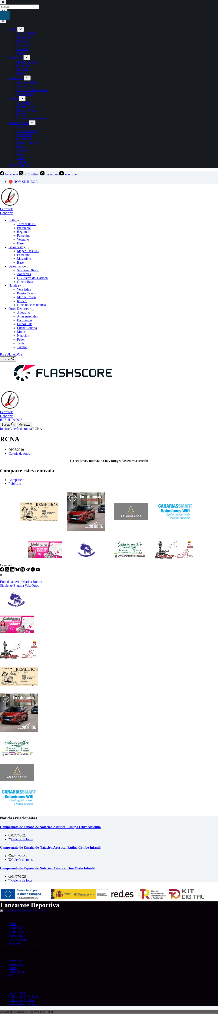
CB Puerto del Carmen (32, 278)
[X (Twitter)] (7, 570)
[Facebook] (2, 570)
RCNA (22, 301)
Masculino (24, 258)
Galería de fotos (19, 453)
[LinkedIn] (12, 570)
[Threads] (23, 570)
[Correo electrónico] (38, 570)
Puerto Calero (26, 293)
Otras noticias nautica (31, 305)
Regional (23, 232)
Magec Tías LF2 (28, 251)
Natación (23, 335)
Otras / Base (25, 282)
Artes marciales (27, 316)
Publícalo (15, 483)
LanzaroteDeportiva (6, 211)
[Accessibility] (5, 15)
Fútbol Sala (24, 324)
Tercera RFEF (26, 224)
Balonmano (16, 266)
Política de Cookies (21, 1000)
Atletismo (23, 312)
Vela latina (24, 289)
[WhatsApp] (33, 570)
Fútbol (13, 220)
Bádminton (24, 320)
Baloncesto (16, 247)
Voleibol (14, 943)
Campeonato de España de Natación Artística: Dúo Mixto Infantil (47, 868)
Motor (21, 332)
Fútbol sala (16, 935)
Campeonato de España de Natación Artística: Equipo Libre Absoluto (50, 827)
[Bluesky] (17, 570)
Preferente (24, 228)
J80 (11, 975)
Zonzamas (24, 274)
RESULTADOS (11, 354)
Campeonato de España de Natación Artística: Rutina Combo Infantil (50, 847)
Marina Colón (26, 297)
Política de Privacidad (23, 996)
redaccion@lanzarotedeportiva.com (25, 910)
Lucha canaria (18, 939)
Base (20, 243)
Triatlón (22, 347)
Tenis (20, 343)
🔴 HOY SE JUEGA (23, 182)
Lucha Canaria (27, 328)
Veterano (23, 239)
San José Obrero (28, 270)
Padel (20, 339)
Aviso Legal (17, 993)
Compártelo (16, 480)
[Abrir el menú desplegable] (20, 221)
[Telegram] (28, 570)
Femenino (23, 235)
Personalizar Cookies (23, 1004)
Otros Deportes (19, 308)
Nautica (14, 285)
